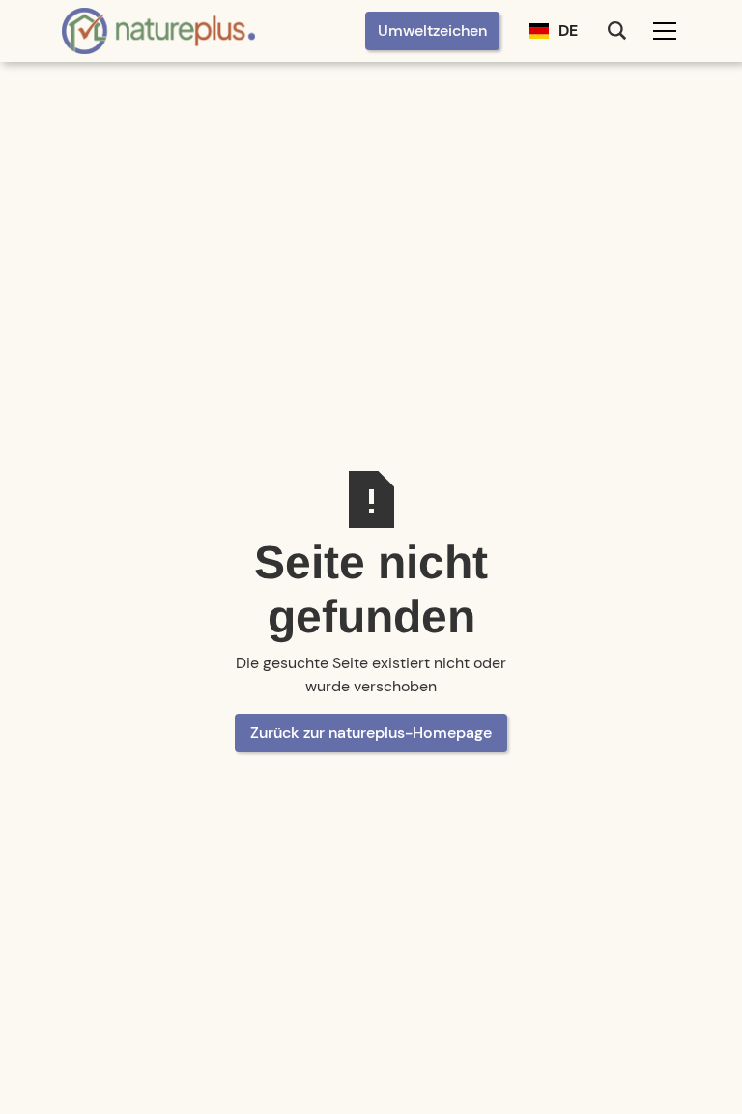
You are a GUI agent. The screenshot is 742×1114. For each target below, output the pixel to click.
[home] (158, 30)
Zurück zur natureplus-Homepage (371, 732)
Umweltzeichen (432, 30)
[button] (553, 31)
